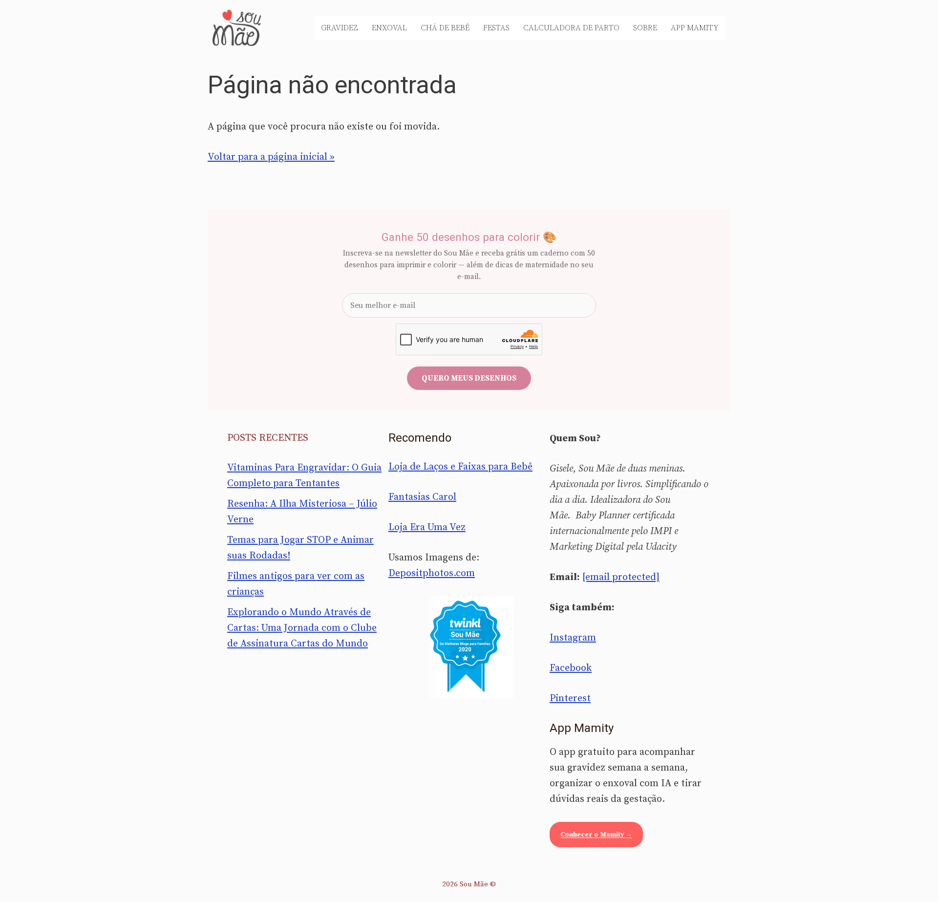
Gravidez (339, 28)
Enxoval (389, 28)
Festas (496, 28)
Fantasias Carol (422, 497)
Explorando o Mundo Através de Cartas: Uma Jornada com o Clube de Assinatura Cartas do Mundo (302, 628)
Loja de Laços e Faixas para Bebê (460, 467)
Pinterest (570, 698)
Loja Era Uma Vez (427, 527)
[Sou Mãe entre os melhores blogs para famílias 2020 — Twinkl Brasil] (469, 647)
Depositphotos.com (431, 573)
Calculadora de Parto (571, 28)
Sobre (645, 28)
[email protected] (621, 577)
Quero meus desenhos (469, 378)
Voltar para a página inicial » (271, 157)
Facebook (571, 668)
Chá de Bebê (445, 28)
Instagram (573, 638)
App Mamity (695, 28)
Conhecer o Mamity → (596, 834)
